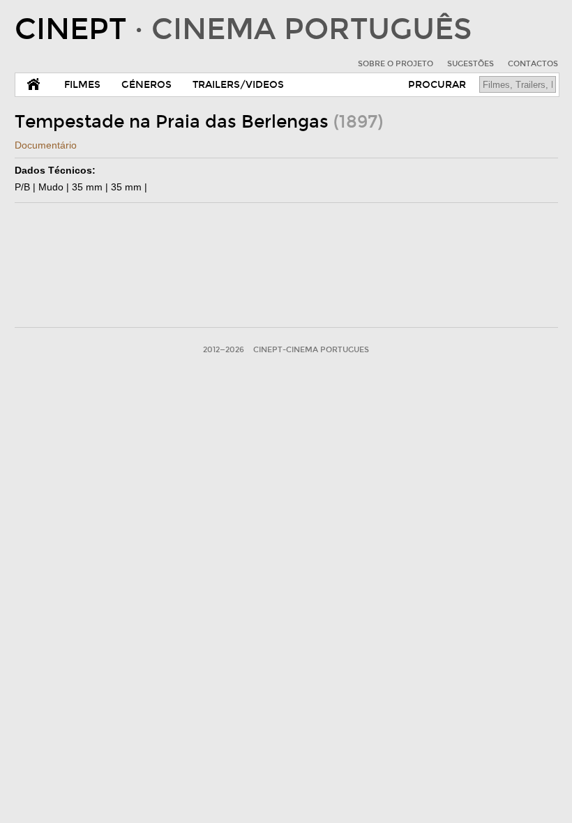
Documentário (46, 145)
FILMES (82, 85)
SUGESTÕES (470, 63)
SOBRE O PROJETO (395, 63)
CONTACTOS (533, 63)
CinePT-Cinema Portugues (311, 349)
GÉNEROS (146, 85)
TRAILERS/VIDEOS (238, 85)
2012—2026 (223, 349)
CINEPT (243, 29)
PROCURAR (437, 85)
